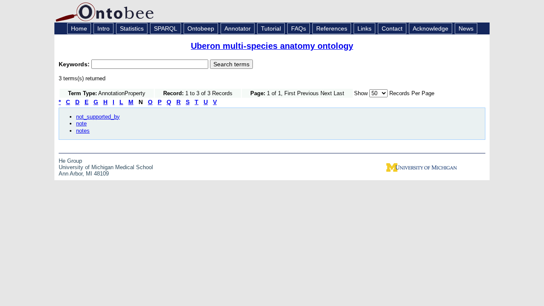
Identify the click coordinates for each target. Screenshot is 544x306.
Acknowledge (430, 28)
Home (79, 28)
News (466, 28)
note (81, 123)
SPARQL (165, 28)
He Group (70, 161)
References (331, 28)
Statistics (132, 28)
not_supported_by (98, 116)
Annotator (237, 28)
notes (83, 131)
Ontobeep (200, 28)
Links (364, 28)
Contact (392, 28)
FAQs (298, 28)
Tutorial (271, 28)
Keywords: (75, 64)
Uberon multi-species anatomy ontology (272, 46)
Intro (103, 28)
